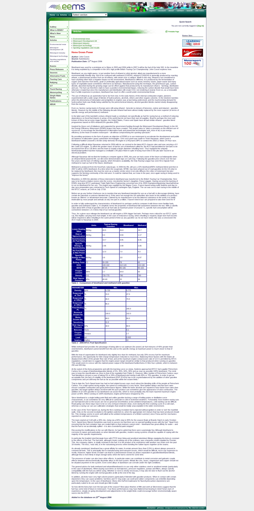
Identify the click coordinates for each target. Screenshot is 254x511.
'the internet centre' (197, 508)
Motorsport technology (59, 56)
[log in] (200, 26)
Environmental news (58, 44)
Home (52, 15)
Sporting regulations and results (58, 60)
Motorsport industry (57, 53)
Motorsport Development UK (56, 48)
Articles (63, 15)
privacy (160, 508)
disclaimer (151, 508)
